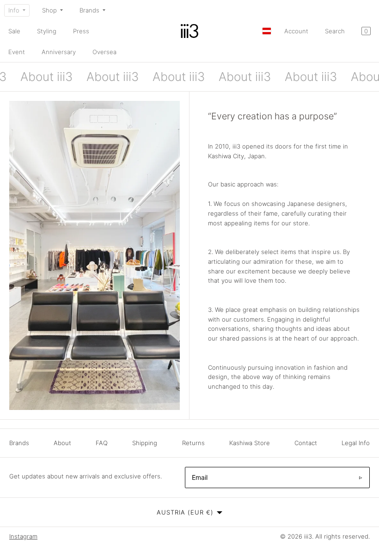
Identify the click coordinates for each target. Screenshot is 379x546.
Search (335, 31)
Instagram (23, 536)
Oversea (104, 52)
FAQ (102, 443)
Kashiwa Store (249, 443)
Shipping (144, 443)
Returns (193, 443)
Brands (19, 443)
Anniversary (59, 52)
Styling (46, 31)
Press (81, 31)
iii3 (308, 536)
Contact (305, 443)
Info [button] (13, 10)
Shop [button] (49, 10)
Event (16, 52)
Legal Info (356, 443)
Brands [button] (89, 10)
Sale (14, 31)
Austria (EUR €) (185, 512)
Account (296, 31)
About (62, 443)
